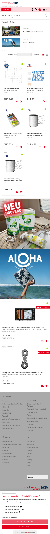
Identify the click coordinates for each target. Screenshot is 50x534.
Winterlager (30, 424)
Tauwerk (5, 22)
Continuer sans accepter (9, 493)
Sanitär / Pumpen (8, 428)
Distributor (5, 463)
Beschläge (5, 410)
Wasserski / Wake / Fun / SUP (36, 409)
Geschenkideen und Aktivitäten (37, 418)
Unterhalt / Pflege (32, 401)
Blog (28, 457)
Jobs (28, 466)
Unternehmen (31, 441)
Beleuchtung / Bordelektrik (11, 425)
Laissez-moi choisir (25, 521)
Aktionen (30, 430)
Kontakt (29, 453)
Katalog (29, 460)
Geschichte (30, 444)
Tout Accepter (25, 527)
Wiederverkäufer (32, 448)
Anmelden (6, 9)
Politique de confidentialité (9, 517)
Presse (29, 463)
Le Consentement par (25, 532)
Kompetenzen (7, 441)
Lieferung (5, 448)
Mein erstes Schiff (32, 421)
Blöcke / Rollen (7, 413)
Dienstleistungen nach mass (11, 444)
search (45, 15)
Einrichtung (6, 422)
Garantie (5, 451)
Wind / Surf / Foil (32, 412)
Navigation (6, 401)
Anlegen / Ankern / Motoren (11, 419)
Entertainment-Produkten (35, 427)
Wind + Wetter (7, 453)
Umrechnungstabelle (9, 457)
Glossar (5, 460)
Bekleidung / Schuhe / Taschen (12, 404)
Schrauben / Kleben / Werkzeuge (34, 405)
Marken (29, 451)
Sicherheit (5, 407)
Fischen (29, 415)
